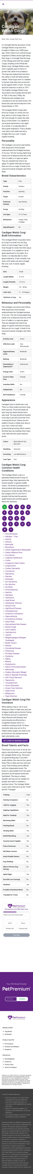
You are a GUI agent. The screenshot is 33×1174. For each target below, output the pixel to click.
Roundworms (10, 664)
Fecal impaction (11, 590)
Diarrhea (8, 576)
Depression (9, 574)
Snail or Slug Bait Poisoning (16, 675)
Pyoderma (9, 656)
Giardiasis (9, 595)
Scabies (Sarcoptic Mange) (15, 672)
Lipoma (8, 635)
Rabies (8, 659)
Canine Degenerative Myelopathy (18, 550)
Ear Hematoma (11, 582)
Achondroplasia (11, 534)
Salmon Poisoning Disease (15, 667)
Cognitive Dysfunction (13, 558)
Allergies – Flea (11, 536)
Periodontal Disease (13, 648)
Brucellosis (9, 547)
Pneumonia (9, 651)
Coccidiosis (10, 555)
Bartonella (9, 544)
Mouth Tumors (11, 643)
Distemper (9, 579)
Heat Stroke (10, 600)
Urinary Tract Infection (13, 688)
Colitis (7, 560)
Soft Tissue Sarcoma (13, 677)
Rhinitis (8, 661)
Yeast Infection (11, 696)
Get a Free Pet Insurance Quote (15, 740)
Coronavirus (10, 571)
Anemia (8, 539)
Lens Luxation (10, 630)
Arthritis (8, 542)
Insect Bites (10, 622)
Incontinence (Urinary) (13, 619)
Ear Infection (10, 584)
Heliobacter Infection (13, 603)
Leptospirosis (10, 632)
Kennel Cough (10, 627)
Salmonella (9, 669)
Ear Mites (9, 587)
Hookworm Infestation (14, 614)
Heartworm (9, 598)
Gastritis (8, 592)
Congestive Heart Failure (15, 563)
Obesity (8, 645)
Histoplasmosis (11, 611)
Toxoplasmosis (11, 683)
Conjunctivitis (10, 566)
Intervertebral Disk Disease (15, 624)
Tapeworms (9, 680)
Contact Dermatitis (12, 568)
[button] (3, 4)
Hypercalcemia (11, 616)
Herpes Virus (10, 606)
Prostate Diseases (12, 653)
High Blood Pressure (13, 608)
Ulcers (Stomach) (12, 685)
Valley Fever (10, 691)
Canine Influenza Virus (13, 552)
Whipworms (10, 693)
